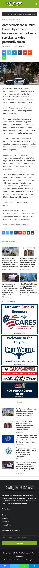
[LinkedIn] (11, 232)
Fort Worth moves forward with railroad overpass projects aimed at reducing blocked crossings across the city (10, 262)
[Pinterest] (20, 232)
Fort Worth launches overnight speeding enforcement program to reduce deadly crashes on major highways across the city (10, 289)
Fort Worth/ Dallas (15, 19)
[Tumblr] (16, 232)
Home (6, 19)
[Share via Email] (28, 232)
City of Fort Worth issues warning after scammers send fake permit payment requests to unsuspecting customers (28, 288)
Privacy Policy (7, 525)
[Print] (32, 232)
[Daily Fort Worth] (14, 4)
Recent (19, 402)
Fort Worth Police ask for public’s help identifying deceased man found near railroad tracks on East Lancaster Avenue (28, 263)
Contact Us (6, 521)
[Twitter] (7, 232)
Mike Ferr (7, 47)
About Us (5, 518)
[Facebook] (3, 232)
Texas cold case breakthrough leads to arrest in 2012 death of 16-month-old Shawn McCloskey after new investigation (26, 452)
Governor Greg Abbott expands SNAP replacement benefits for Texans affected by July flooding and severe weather (26, 439)
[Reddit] (24, 232)
